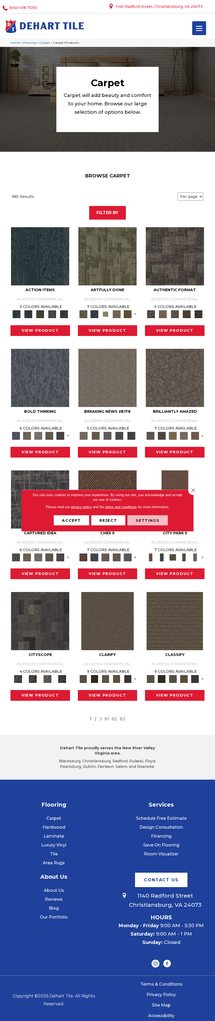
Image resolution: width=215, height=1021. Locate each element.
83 (122, 718)
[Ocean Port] (28, 314)
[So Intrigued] (175, 377)
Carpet (44, 43)
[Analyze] (94, 678)
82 (114, 718)
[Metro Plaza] (116, 557)
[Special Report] (95, 435)
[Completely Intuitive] (173, 435)
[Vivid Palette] (127, 314)
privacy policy (81, 507)
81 (107, 718)
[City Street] (64, 314)
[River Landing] (94, 557)
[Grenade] (27, 435)
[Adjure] (127, 678)
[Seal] (60, 435)
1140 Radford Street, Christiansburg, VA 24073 (159, 6)
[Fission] (49, 435)
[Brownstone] (40, 314)
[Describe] (105, 678)
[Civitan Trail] (32, 678)
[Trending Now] (107, 377)
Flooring (29, 43)
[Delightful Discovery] (107, 256)
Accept (71, 520)
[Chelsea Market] (83, 557)
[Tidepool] (40, 256)
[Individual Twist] (175, 314)
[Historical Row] (62, 678)
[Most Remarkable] (94, 314)
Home (15, 43)
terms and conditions (121, 507)
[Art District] (105, 557)
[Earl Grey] (52, 314)
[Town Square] (127, 557)
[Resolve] (107, 620)
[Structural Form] (199, 314)
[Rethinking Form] (186, 314)
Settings (148, 520)
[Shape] (40, 377)
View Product (40, 330)
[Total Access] (131, 435)
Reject (108, 520)
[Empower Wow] (184, 435)
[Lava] (38, 435)
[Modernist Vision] (105, 314)
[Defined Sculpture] (163, 314)
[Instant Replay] (107, 435)
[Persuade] (116, 678)
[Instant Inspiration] (195, 435)
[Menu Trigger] (199, 28)
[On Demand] (119, 435)
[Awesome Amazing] (116, 314)
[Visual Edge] (175, 256)
